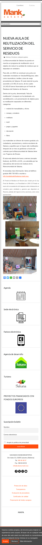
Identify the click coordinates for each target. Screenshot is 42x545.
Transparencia (20, 489)
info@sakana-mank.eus (20, 466)
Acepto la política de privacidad (17, 442)
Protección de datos (20, 486)
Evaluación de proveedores (21, 493)
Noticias (8, 57)
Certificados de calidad (20, 496)
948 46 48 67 (22, 460)
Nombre (6, 427)
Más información (26, 541)
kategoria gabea (23, 57)
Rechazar (15, 541)
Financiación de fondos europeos (20, 500)
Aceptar (5, 541)
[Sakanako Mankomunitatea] (14, 14)
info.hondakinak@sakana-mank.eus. (16, 176)
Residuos (14, 57)
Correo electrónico (10, 434)
